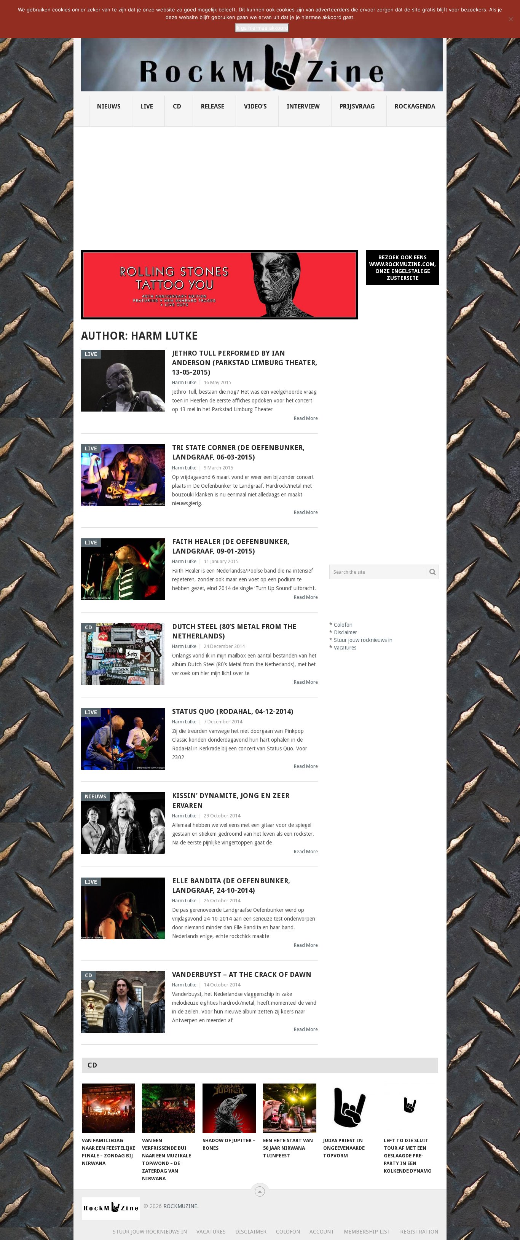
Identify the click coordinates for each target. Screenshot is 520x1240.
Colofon (343, 625)
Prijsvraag (357, 106)
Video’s (255, 106)
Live (146, 106)
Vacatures (345, 648)
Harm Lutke (184, 382)
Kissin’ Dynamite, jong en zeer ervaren (230, 800)
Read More (306, 418)
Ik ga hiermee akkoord (262, 28)
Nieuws (109, 106)
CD (177, 106)
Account (321, 1232)
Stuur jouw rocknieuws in (363, 640)
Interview (303, 106)
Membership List (367, 1232)
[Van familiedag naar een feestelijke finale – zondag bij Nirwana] (108, 1108)
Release (212, 106)
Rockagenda (415, 106)
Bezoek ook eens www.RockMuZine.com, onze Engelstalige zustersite (402, 267)
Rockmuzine (180, 1206)
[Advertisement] (260, 184)
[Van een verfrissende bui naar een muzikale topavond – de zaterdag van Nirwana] (168, 1108)
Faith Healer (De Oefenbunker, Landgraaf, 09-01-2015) (230, 546)
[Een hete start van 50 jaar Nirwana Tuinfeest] (289, 1108)
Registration (419, 1232)
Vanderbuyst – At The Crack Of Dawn (241, 974)
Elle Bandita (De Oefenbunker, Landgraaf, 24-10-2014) (231, 885)
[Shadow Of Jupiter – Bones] (229, 1108)
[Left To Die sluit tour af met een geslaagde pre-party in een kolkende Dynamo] (410, 1108)
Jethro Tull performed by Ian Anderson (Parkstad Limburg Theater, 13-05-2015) (244, 362)
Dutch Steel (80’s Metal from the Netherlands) (234, 631)
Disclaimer (345, 632)
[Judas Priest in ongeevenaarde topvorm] (349, 1108)
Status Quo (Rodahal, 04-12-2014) (232, 711)
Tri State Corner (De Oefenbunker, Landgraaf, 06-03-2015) (238, 452)
